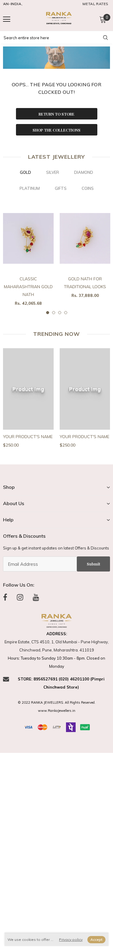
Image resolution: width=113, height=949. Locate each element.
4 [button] (65, 312)
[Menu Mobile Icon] (6, 19)
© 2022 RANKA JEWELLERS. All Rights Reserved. (57, 702)
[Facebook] (5, 597)
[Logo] (58, 19)
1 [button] (47, 312)
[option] (28, 258)
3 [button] (59, 312)
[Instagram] (20, 597)
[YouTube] (36, 597)
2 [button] (53, 312)
